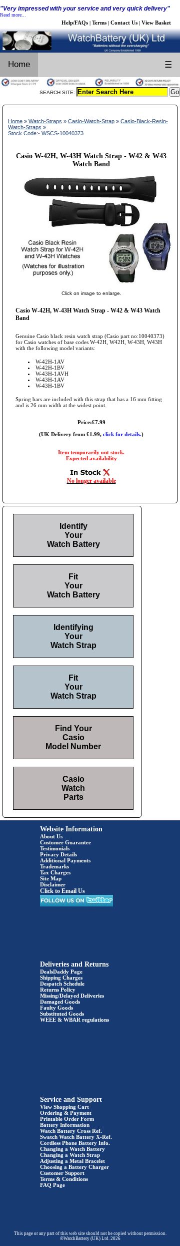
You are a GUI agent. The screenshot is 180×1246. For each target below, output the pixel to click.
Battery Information (65, 1125)
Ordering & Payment (66, 1113)
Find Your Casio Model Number (73, 737)
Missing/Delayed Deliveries (72, 996)
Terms (99, 23)
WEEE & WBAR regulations (74, 1020)
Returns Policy (58, 990)
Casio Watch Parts (73, 788)
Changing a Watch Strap (70, 1155)
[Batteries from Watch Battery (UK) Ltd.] (90, 51)
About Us (51, 836)
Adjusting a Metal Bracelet (72, 1161)
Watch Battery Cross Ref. (71, 1131)
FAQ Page (52, 1185)
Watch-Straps (45, 121)
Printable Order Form (67, 1119)
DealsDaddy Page (61, 972)
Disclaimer (53, 884)
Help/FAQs (75, 23)
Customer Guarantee (65, 842)
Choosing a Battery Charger (74, 1167)
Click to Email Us (62, 890)
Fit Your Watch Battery (73, 585)
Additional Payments (65, 860)
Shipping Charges (61, 978)
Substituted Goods (62, 1014)
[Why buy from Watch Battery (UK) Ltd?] (90, 85)
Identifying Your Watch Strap (73, 636)
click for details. (122, 434)
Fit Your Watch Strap (73, 687)
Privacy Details (58, 854)
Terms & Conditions (64, 1179)
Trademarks (54, 866)
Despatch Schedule (62, 984)
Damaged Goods (60, 1002)
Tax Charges (55, 872)
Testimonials (55, 848)
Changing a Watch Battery (72, 1149)
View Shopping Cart (64, 1107)
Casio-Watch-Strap (91, 121)
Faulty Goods (56, 1008)
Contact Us (124, 23)
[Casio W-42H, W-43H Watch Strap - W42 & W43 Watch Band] (91, 283)
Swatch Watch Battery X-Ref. (76, 1137)
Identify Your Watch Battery (73, 535)
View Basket (156, 23)
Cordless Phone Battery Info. (75, 1143)
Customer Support (62, 1173)
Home (19, 64)
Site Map (51, 878)
